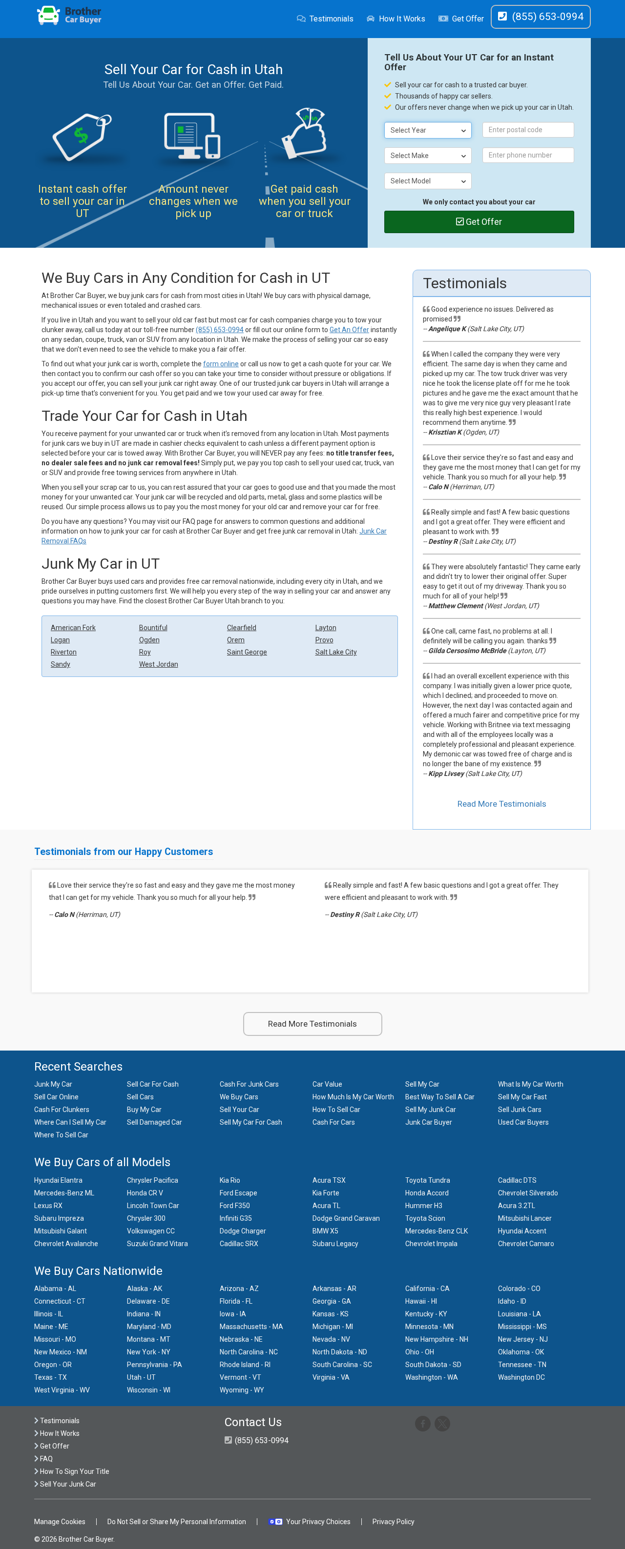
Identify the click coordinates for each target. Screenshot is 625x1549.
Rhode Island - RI (245, 1365)
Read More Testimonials (502, 804)
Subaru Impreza (59, 1218)
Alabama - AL (55, 1288)
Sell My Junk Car (430, 1109)
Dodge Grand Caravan (346, 1218)
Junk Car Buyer (428, 1122)
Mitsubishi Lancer (525, 1218)
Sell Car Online (56, 1097)
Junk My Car (53, 1084)
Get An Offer (349, 330)
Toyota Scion (425, 1218)
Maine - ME (51, 1327)
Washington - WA (431, 1377)
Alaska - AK (144, 1288)
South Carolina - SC (342, 1365)
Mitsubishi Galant (60, 1231)
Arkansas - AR (334, 1288)
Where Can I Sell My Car (70, 1122)
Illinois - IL (48, 1314)
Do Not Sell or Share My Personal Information (176, 1522)
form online (221, 364)
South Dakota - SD (433, 1365)
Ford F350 (235, 1206)
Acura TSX (329, 1180)
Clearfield (241, 628)
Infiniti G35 (236, 1218)
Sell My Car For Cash (251, 1122)
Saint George (247, 652)
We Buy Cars (239, 1097)
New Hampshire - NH (436, 1339)
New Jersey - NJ (523, 1339)
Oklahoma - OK (521, 1352)
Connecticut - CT (59, 1301)
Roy (145, 652)
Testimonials (332, 18)
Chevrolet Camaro (526, 1244)
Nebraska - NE (241, 1339)
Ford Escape (238, 1193)
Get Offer (468, 18)
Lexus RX (48, 1206)
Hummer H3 (423, 1206)
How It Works (402, 18)
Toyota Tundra (427, 1180)
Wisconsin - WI (148, 1390)
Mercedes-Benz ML (64, 1193)
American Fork (73, 628)
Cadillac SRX (239, 1244)
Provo (324, 640)
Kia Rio (230, 1180)
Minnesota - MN (429, 1327)
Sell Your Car (239, 1109)
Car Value (327, 1084)
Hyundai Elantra (58, 1180)
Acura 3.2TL (516, 1206)
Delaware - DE (148, 1301)
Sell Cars (140, 1097)
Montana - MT (148, 1339)
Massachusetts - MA (251, 1327)
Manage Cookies (59, 1522)
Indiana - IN (144, 1314)
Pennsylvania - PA (154, 1365)
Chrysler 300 (146, 1218)
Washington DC (521, 1377)
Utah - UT (141, 1377)
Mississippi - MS (522, 1327)
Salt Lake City (336, 652)
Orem (236, 640)
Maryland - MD (149, 1327)
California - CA (427, 1288)
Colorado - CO (519, 1288)
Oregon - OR (53, 1365)
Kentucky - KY (426, 1314)
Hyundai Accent (522, 1231)
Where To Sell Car (61, 1135)
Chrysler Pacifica (152, 1180)
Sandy (60, 664)
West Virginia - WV (62, 1390)
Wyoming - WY (242, 1390)
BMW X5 (325, 1231)
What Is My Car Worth (530, 1084)
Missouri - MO (55, 1339)
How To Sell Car (336, 1109)
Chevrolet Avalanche (66, 1244)
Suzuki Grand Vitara (157, 1244)
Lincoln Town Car (153, 1206)
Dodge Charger (243, 1231)
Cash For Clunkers (61, 1109)
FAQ (46, 1459)
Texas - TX (50, 1377)
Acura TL (326, 1206)
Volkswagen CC (151, 1231)
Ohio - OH (419, 1352)
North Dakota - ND (339, 1352)
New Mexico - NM (60, 1352)
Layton (325, 628)
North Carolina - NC (249, 1352)
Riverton (64, 652)
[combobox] (428, 130)
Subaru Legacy (335, 1244)
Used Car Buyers (523, 1122)
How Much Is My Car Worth (353, 1097)
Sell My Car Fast (522, 1097)
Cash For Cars (333, 1122)
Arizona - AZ (239, 1288)
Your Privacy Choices (318, 1522)
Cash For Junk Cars (249, 1084)
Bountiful (153, 628)
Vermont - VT (240, 1377)
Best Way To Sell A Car (440, 1097)
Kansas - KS (330, 1314)
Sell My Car (422, 1084)
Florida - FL (236, 1301)
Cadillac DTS (517, 1180)
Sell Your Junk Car (67, 1484)
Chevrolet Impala (431, 1244)
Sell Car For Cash (153, 1084)
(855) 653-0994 (220, 330)
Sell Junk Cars (520, 1109)
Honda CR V (145, 1193)
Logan (60, 640)
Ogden (149, 640)
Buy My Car (144, 1109)
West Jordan (158, 664)
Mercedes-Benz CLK (436, 1231)
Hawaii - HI (421, 1301)
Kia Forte (325, 1193)
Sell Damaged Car (154, 1122)
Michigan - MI (332, 1327)
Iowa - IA (233, 1314)
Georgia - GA (331, 1301)
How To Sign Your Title (74, 1471)
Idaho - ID (512, 1301)
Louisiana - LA (519, 1314)
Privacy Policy (394, 1522)
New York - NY (148, 1352)
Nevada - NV (331, 1339)
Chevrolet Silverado (528, 1193)
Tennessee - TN (522, 1365)
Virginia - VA (331, 1377)
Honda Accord (427, 1193)
